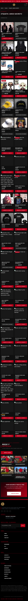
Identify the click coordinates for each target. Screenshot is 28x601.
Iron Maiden (6, 544)
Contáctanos (15, 493)
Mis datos (6, 574)
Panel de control (7, 565)
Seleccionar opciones (21, 38)
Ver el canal (7, 452)
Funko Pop (6, 537)
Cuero (5, 533)
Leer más (7, 76)
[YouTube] (10, 511)
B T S (5, 546)
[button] (7, 459)
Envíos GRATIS (7, 557)
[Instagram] (2, 511)
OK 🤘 (23, 525)
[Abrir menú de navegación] (2, 4)
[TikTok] (5, 511)
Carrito (6, 576)
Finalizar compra (7, 578)
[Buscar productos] (22, 4)
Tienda (6, 8)
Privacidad (6, 559)
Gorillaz (6, 548)
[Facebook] (7, 511)
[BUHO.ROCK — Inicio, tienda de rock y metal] (14, 4)
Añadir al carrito (7, 38)
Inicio (2, 8)
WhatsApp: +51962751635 (10, 516)
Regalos (6, 535)
